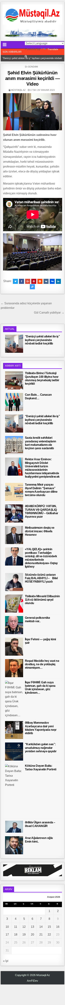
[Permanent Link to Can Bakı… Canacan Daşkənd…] (14, 402)
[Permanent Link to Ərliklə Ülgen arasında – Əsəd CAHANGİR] (14, 827)
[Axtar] (26, 56)
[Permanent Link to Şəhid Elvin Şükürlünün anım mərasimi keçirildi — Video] (32, 111)
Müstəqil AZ (18, 90)
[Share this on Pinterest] (33, 281)
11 (15, 926)
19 (24, 934)
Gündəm (33, 66)
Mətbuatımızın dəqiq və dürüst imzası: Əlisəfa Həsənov (39, 531)
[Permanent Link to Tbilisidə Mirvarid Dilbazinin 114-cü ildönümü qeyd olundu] (14, 603)
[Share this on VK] (46, 281)
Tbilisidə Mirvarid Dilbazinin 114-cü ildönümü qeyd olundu (42, 600)
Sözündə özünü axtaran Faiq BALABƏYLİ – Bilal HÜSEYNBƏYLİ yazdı (41, 578)
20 (32, 934)
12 (24, 926)
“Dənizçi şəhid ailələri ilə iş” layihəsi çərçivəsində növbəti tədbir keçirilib (42, 340)
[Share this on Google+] (27, 281)
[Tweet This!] (15, 281)
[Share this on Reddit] (39, 281)
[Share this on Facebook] (21, 281)
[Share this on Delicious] (32, 286)
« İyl (5, 960)
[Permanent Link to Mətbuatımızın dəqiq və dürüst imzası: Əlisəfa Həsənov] (14, 535)
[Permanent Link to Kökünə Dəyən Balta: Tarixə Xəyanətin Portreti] (14, 790)
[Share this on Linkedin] (58, 281)
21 (41, 934)
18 (15, 934)
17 (7, 934)
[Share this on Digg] (52, 281)
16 (57, 926)
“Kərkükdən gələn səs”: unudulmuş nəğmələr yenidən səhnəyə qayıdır (41, 748)
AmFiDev (32, 980)
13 (32, 926)
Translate (52, 49)
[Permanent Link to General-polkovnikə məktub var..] (14, 625)
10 (7, 926)
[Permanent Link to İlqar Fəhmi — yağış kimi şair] (14, 647)
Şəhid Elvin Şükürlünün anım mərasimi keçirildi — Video (32, 78)
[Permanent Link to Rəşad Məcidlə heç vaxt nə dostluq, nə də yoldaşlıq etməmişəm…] (14, 668)
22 (49, 934)
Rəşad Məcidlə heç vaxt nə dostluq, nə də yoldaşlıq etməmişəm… (42, 664)
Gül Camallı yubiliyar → (49, 312)
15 (49, 926)
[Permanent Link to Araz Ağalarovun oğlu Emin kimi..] (14, 845)
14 (41, 926)
